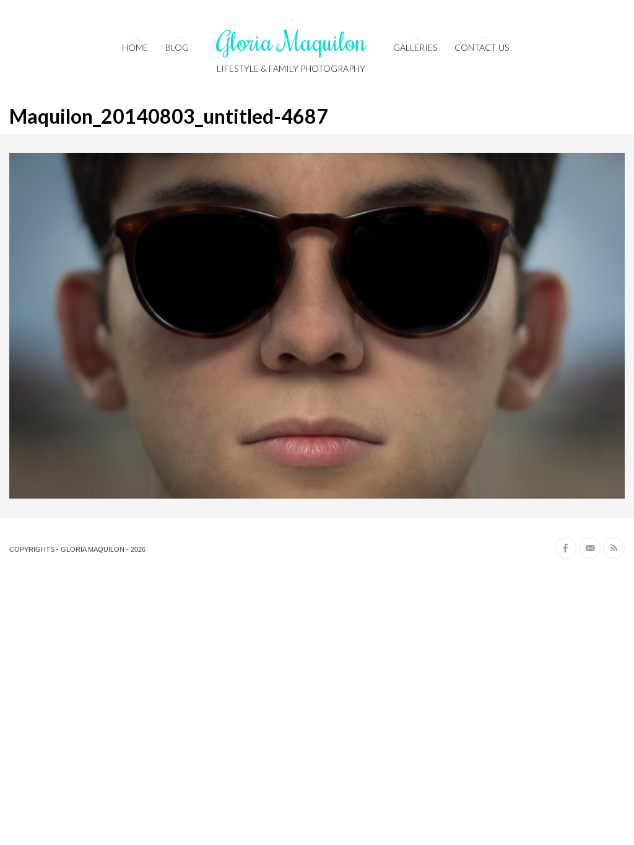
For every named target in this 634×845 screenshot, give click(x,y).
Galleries (415, 47)
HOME (135, 47)
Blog (177, 47)
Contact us (481, 47)
